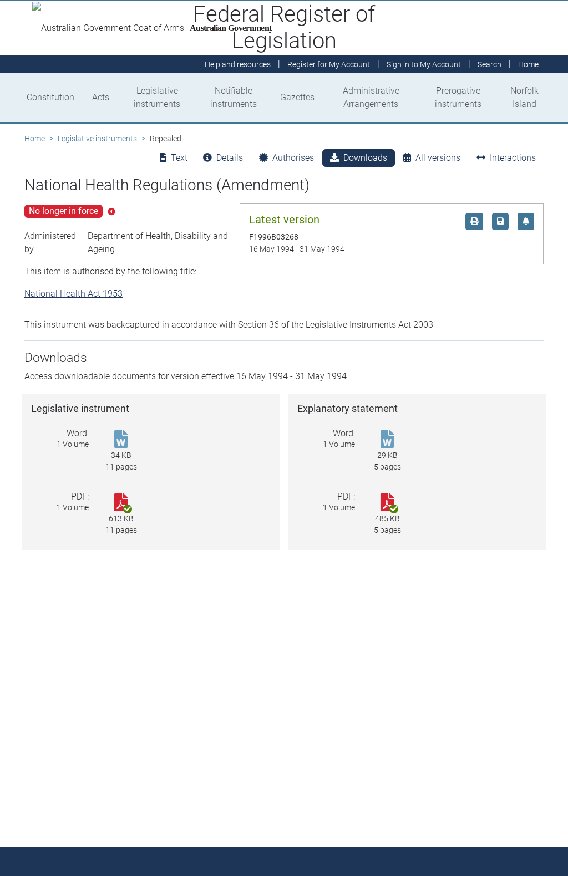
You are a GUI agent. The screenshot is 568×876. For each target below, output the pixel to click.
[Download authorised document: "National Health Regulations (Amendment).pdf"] (121, 503)
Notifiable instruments (233, 97)
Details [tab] (229, 157)
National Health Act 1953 (73, 293)
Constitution (50, 97)
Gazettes (297, 97)
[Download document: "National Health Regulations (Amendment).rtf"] (121, 440)
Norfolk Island (524, 97)
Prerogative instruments (458, 97)
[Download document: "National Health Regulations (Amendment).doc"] (387, 440)
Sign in (424, 64)
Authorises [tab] (293, 157)
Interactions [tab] (513, 157)
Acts (100, 97)
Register (328, 64)
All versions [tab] (437, 157)
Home (34, 138)
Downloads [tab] (365, 157)
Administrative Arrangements (371, 97)
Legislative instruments (157, 97)
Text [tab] (179, 157)
